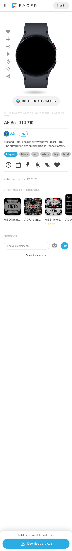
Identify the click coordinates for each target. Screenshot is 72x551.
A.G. (13, 133)
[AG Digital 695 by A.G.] (12, 206)
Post (64, 245)
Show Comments (36, 255)
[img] (6, 133)
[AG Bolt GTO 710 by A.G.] (36, 56)
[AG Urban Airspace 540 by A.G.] (33, 206)
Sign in (61, 5)
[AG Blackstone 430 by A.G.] (53, 206)
